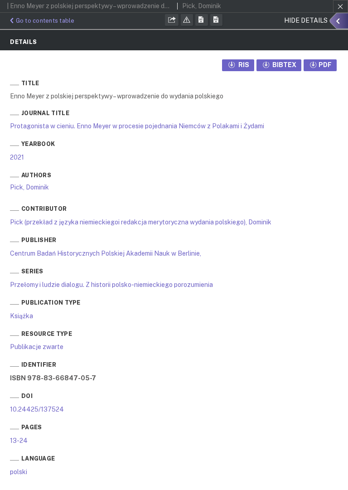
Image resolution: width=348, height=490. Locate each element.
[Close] (340, 6)
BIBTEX (283, 64)
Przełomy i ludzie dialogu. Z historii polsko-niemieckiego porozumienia (111, 284)
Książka (21, 316)
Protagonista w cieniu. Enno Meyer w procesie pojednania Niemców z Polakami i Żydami (137, 126)
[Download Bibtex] (216, 20)
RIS (243, 64)
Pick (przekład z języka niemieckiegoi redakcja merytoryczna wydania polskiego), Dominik (140, 222)
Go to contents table (45, 20)
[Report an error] (187, 20)
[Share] (171, 20)
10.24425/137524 (37, 409)
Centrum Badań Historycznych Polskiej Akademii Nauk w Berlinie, (105, 253)
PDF (325, 64)
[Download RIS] (201, 20)
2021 (17, 157)
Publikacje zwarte (36, 346)
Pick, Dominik (29, 187)
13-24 (19, 440)
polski (18, 471)
